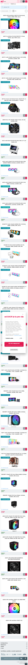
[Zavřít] (22, 314)
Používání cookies (17, 335)
